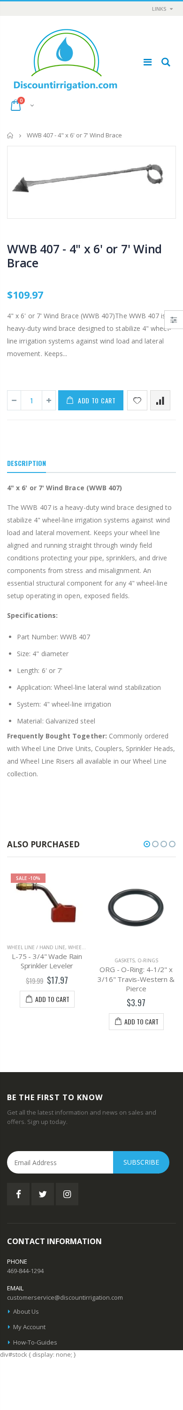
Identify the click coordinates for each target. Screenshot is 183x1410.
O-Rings (147, 960)
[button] (147, 844)
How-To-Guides (35, 1342)
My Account (29, 1327)
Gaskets (124, 960)
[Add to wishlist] (137, 400)
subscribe (141, 1162)
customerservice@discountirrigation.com (65, 1297)
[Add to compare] (160, 400)
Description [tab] (26, 463)
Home (10, 135)
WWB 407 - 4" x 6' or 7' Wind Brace (84, 256)
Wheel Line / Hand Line (36, 947)
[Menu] (148, 62)
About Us (26, 1311)
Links (159, 8)
